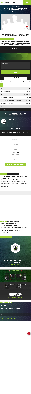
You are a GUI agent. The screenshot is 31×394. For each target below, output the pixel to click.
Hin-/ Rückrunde (29, 78)
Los (15, 72)
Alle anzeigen (15, 128)
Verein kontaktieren (15, 164)
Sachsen (18, 6)
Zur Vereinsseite (15, 11)
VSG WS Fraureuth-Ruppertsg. (15, 132)
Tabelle (16, 77)
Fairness (2, 78)
